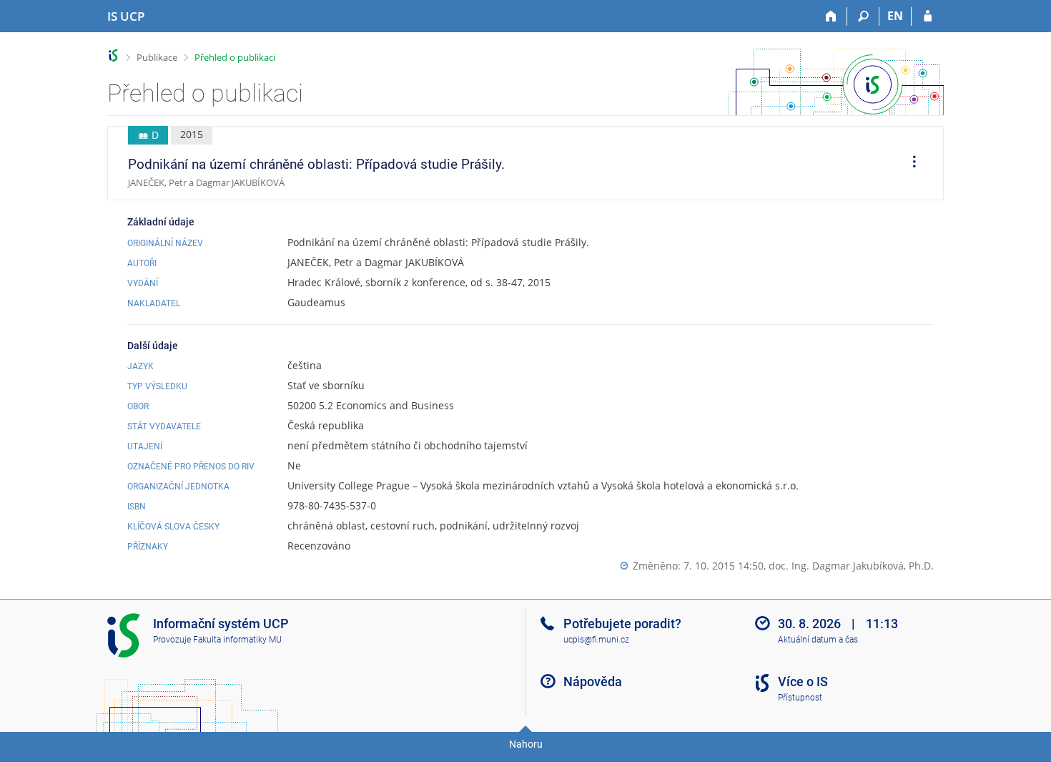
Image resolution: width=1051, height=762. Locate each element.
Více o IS (803, 681)
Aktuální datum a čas (818, 640)
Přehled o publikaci (234, 57)
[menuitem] (909, 163)
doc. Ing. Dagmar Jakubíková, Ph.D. (851, 565)
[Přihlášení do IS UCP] (928, 16)
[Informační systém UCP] (113, 55)
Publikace (157, 57)
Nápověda (592, 681)
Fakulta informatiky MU (237, 640)
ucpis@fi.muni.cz (596, 640)
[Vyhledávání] (863, 16)
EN (895, 16)
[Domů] (831, 16)
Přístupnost (800, 698)
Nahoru (526, 744)
